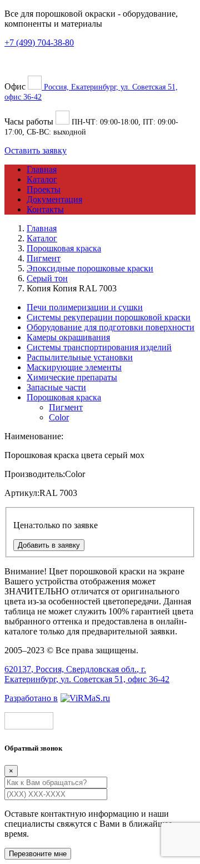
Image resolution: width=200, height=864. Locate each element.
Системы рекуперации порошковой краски (109, 317)
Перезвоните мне (38, 854)
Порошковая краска (64, 397)
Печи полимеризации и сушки (85, 307)
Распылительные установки (80, 357)
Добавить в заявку (49, 545)
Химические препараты (72, 377)
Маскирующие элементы (74, 367)
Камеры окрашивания (68, 337)
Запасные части (56, 387)
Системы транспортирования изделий (99, 347)
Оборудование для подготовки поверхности (110, 327)
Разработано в (31, 698)
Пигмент (66, 407)
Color (59, 417)
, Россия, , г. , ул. (86, 674)
